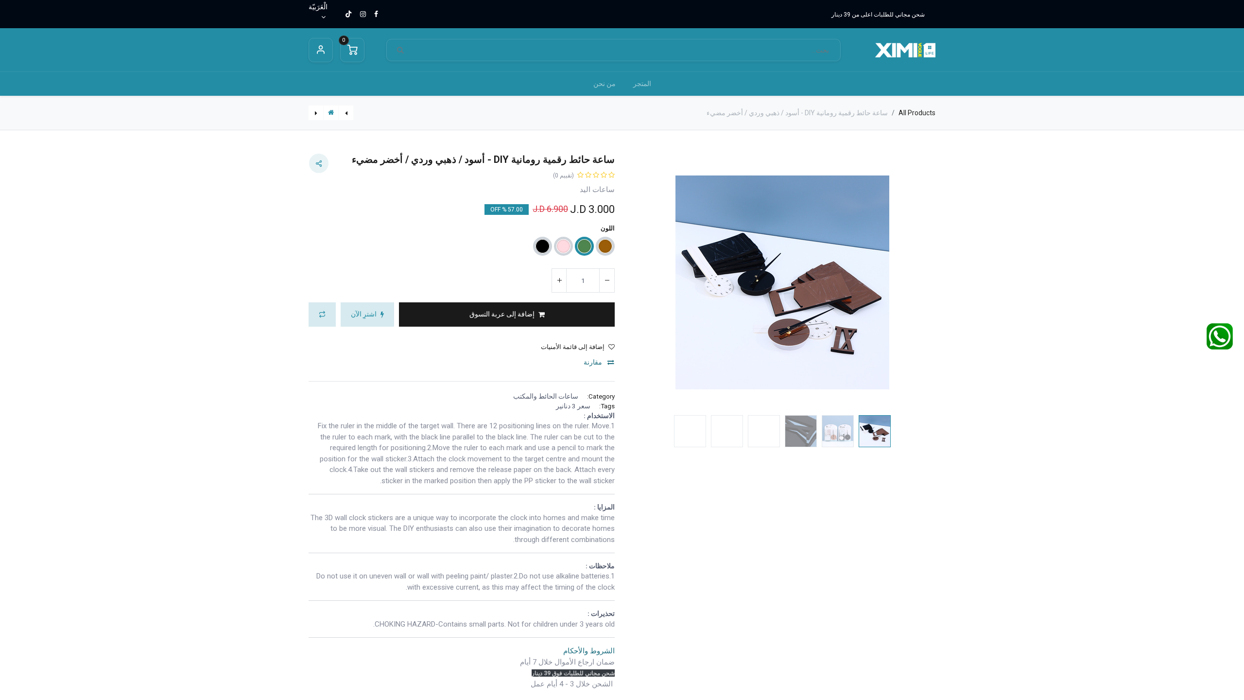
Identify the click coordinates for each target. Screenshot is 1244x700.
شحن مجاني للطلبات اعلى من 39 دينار (878, 14)
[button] (913, 282)
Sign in (321, 50)
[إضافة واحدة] (559, 280)
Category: (601, 396)
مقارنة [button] (594, 362)
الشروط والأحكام (589, 651)
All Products (916, 113)
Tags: (607, 406)
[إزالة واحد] (607, 280)
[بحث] (400, 50)
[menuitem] (642, 84)
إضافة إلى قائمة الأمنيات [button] (573, 346)
